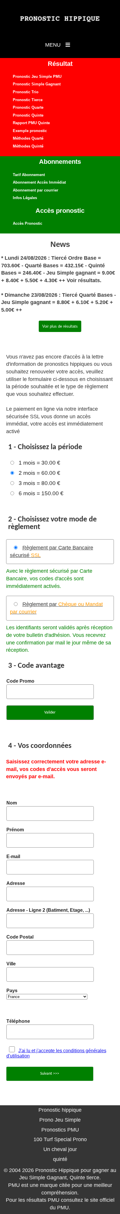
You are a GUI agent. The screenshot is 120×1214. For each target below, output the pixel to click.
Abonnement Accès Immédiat (39, 182)
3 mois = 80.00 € (39, 483)
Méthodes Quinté (28, 146)
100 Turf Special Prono (60, 1139)
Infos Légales (25, 198)
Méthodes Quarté (28, 138)
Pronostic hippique (60, 1110)
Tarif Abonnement (29, 175)
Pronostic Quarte (28, 107)
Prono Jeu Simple (60, 1120)
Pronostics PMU (60, 1130)
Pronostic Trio (25, 92)
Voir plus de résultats (60, 326)
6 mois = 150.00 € (41, 493)
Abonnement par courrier (35, 190)
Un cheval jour (60, 1149)
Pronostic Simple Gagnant (37, 84)
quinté (60, 1159)
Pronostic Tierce (28, 100)
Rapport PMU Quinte (31, 123)
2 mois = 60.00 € (39, 473)
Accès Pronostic (27, 223)
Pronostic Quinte (28, 115)
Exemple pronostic (30, 131)
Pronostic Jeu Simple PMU (37, 76)
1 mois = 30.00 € (39, 463)
